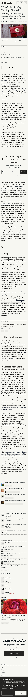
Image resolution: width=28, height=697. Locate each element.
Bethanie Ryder (4, 561)
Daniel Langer (3, 555)
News (10, 485)
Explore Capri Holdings (5, 573)
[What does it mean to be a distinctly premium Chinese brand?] (2, 502)
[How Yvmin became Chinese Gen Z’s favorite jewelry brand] (2, 490)
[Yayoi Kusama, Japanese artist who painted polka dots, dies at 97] (2, 484)
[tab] (10, 540)
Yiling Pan (3, 328)
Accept (21, 693)
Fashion (20, 21)
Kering (3, 446)
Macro (4, 551)
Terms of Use (22, 175)
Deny (7, 693)
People (6, 330)
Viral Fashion (17, 491)
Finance (7, 570)
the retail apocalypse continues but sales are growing (13, 293)
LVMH (23, 444)
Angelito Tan (7, 502)
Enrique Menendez (8, 496)
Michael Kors (22, 115)
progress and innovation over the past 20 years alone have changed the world (13, 453)
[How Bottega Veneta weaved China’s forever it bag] (14, 606)
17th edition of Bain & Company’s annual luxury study (12, 301)
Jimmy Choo (22, 352)
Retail (3, 330)
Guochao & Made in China (18, 503)
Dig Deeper (4, 62)
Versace (13, 358)
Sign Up (23, 172)
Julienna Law (3, 568)
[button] (18, 2)
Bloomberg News (8, 483)
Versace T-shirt (5, 204)
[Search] (21, 2)
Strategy (24, 21)
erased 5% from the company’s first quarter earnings (13, 89)
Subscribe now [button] (14, 653)
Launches (11, 497)
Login (18, 657)
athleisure (4, 190)
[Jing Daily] (6, 3)
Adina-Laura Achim (5, 21)
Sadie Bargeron (7, 489)
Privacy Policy (16, 175)
